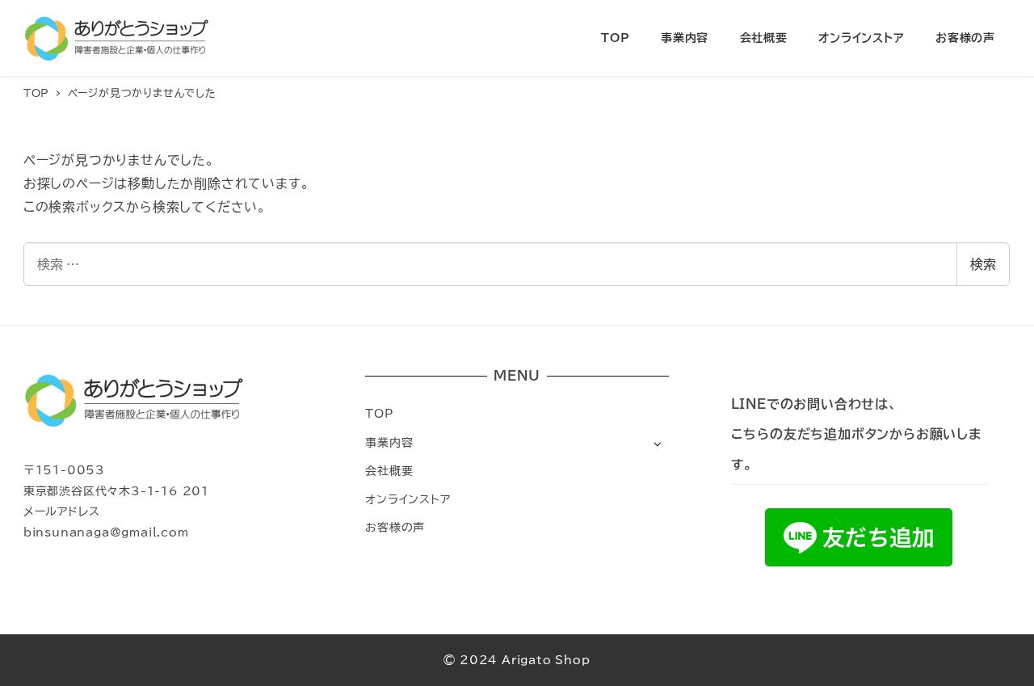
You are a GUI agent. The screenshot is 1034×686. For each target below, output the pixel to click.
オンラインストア (407, 499)
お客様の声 (395, 527)
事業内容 (389, 442)
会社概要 (389, 471)
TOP (379, 413)
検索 (983, 264)
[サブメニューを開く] (657, 443)
